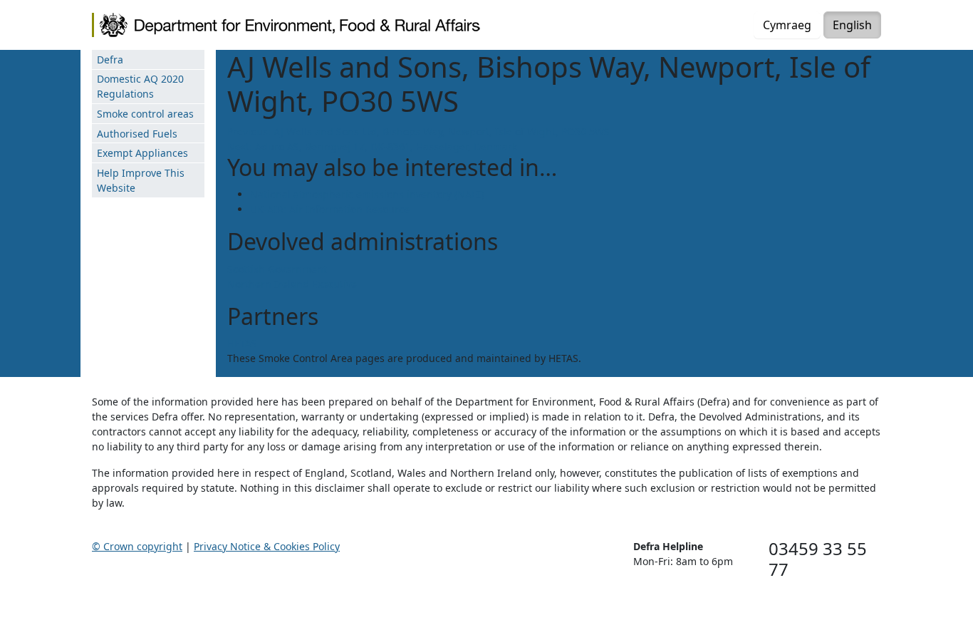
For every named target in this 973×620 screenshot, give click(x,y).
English (852, 25)
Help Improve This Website (140, 180)
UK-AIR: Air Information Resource (330, 209)
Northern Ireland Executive (292, 284)
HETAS (242, 343)
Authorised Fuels (137, 133)
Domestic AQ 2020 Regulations (140, 86)
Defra (110, 59)
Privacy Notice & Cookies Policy (267, 546)
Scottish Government (277, 269)
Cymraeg (787, 25)
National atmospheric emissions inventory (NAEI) (367, 194)
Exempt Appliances (142, 153)
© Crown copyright (137, 546)
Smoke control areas (145, 113)
